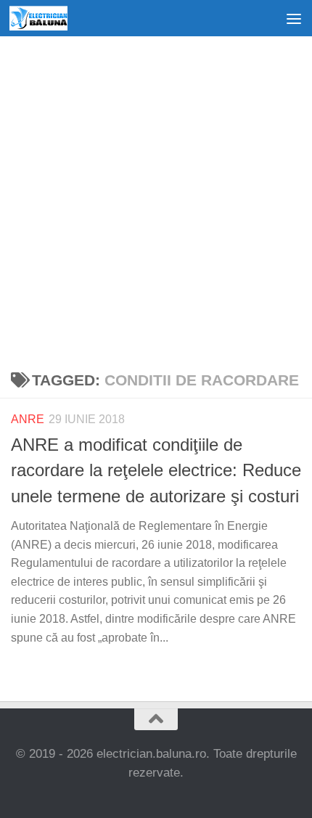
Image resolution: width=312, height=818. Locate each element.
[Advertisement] (156, 200)
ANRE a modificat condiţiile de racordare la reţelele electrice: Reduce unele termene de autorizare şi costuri (156, 470)
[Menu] (294, 18)
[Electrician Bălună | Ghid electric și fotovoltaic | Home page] (47, 18)
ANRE (27, 419)
